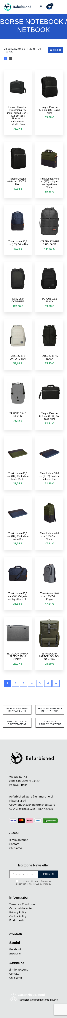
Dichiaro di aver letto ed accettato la (34, 882)
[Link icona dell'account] (41, 7)
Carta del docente (20, 908)
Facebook (15, 949)
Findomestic (17, 920)
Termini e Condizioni (22, 904)
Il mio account (18, 840)
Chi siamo (15, 848)
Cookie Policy (17, 916)
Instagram (16, 953)
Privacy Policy (42, 884)
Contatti (14, 844)
